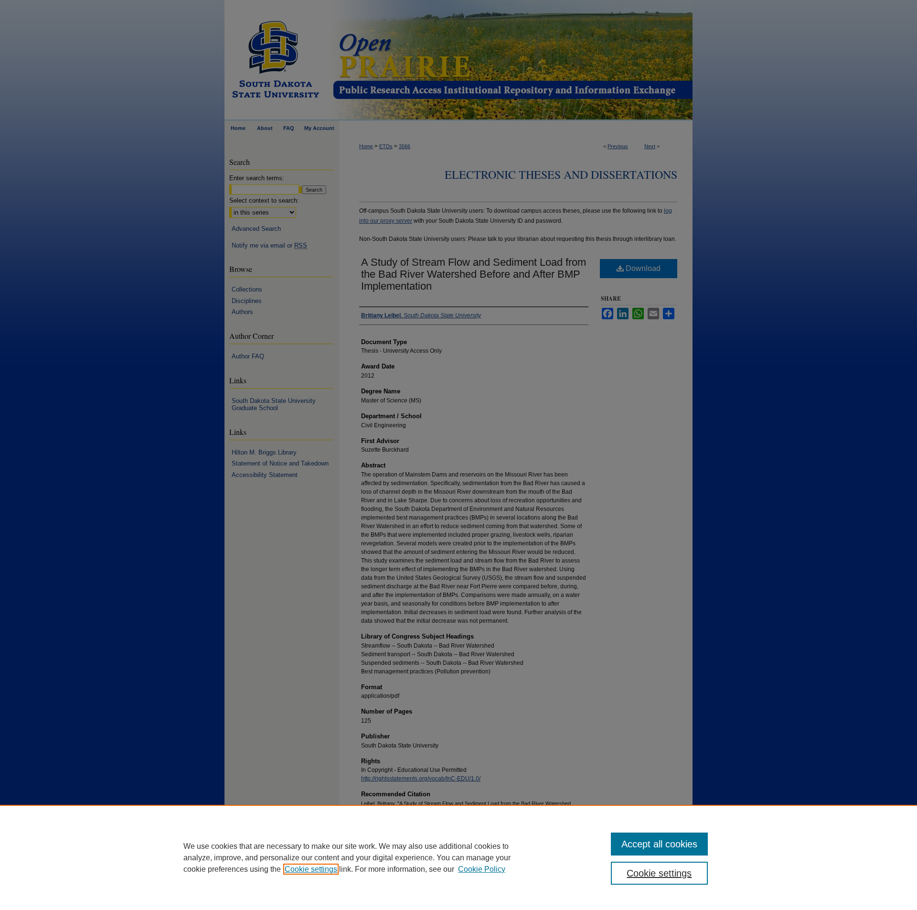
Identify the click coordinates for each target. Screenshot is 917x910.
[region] (458, 857)
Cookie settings (311, 869)
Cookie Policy (481, 869)
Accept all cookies (659, 844)
